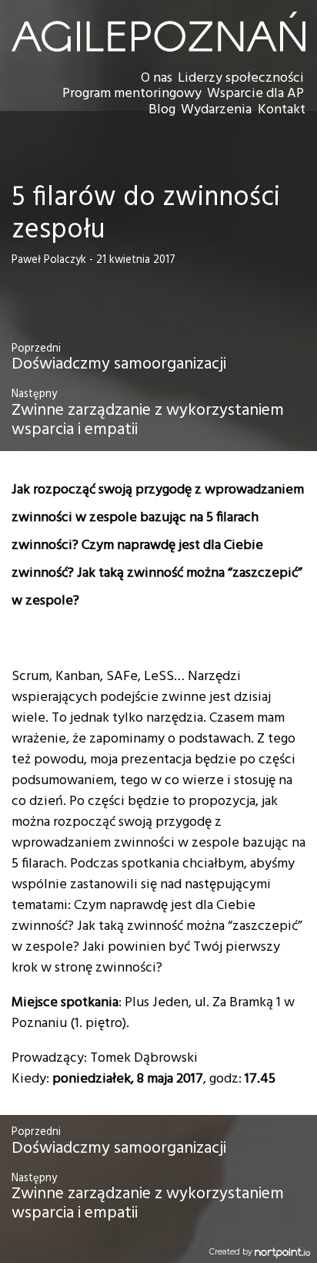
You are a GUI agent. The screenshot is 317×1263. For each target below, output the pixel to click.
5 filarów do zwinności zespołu (146, 214)
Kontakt (281, 110)
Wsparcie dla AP (255, 94)
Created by (232, 1252)
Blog (161, 110)
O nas (156, 78)
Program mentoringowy (132, 94)
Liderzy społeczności (241, 78)
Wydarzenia (216, 110)
